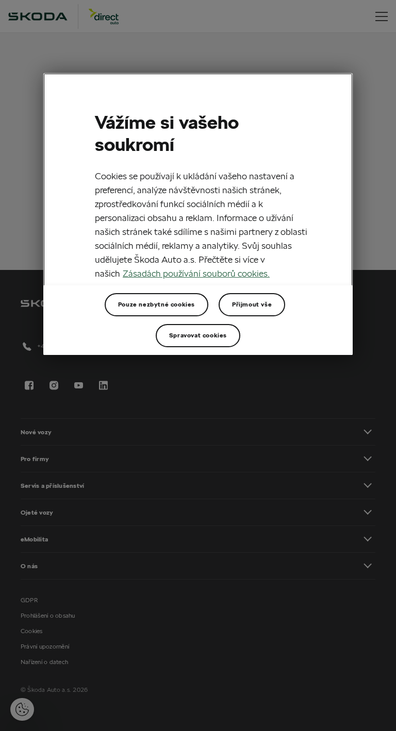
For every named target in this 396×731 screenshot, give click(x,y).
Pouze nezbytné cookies (156, 304)
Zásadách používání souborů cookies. (196, 272)
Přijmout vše (252, 304)
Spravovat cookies (198, 335)
